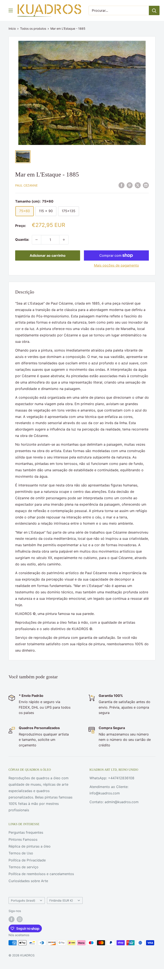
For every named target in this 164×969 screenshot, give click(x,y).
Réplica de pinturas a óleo (30, 846)
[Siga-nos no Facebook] (12, 919)
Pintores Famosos (23, 839)
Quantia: (22, 239)
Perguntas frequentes (26, 832)
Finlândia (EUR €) (61, 900)
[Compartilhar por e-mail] (146, 185)
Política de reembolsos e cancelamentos (41, 874)
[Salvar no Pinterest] (130, 185)
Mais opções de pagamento (116, 265)
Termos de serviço (23, 867)
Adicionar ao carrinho (48, 255)
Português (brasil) (23, 900)
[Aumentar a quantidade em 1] (63, 239)
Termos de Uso (21, 853)
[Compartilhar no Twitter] (138, 185)
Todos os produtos (33, 28)
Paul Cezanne (26, 185)
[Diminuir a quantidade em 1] (36, 239)
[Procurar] (154, 10)
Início (12, 28)
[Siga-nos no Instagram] (20, 919)
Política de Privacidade (27, 860)
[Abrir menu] (11, 10)
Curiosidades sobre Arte (28, 881)
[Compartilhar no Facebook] (121, 185)
